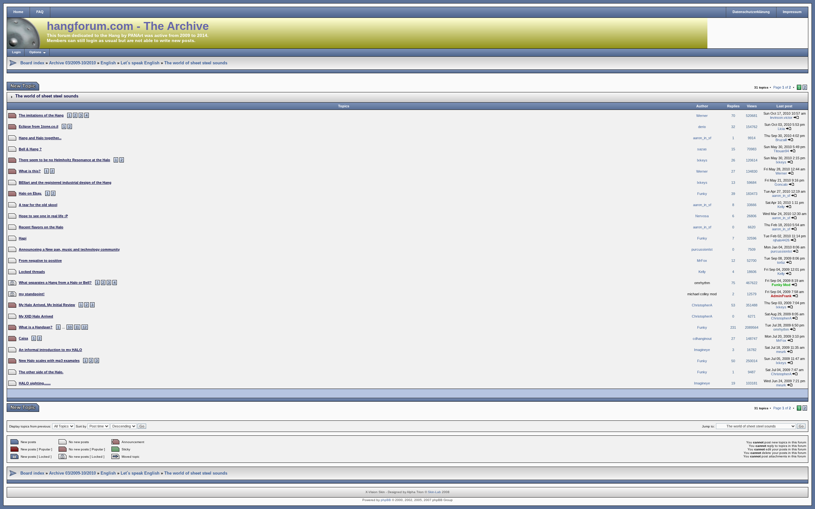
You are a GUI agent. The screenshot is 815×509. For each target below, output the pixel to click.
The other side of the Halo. (41, 372)
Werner (702, 116)
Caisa (23, 338)
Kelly (781, 207)
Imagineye (702, 350)
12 (85, 327)
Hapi (22, 238)
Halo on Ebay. (30, 193)
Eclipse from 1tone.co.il (38, 126)
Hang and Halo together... (40, 138)
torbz (781, 262)
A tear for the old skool (38, 205)
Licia (781, 129)
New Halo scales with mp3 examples (49, 360)
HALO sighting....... (35, 383)
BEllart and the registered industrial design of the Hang (65, 182)
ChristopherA (702, 305)
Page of (782, 87)
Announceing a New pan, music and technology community (69, 249)
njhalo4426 (781, 240)
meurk (781, 352)
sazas (702, 149)
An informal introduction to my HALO (50, 350)
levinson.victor (781, 117)
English (108, 63)
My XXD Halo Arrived (36, 316)
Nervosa (702, 216)
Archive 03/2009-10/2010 (72, 63)
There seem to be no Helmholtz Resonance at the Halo (64, 160)
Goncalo (781, 184)
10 (70, 327)
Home (18, 12)
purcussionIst (701, 249)
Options (35, 52)
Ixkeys (702, 160)
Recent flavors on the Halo (41, 227)
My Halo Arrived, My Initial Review (47, 305)
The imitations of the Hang (41, 115)
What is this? (30, 171)
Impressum (792, 12)
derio (702, 127)
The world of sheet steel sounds (195, 63)
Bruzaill (781, 140)
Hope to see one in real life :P (43, 216)
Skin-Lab (434, 492)
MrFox (702, 260)
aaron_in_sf (702, 138)
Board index (32, 63)
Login (16, 52)
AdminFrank (781, 296)
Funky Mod (781, 285)
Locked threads (32, 272)
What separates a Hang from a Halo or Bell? (55, 282)
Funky (702, 194)
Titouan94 (781, 151)
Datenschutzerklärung (751, 12)
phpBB (386, 500)
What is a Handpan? (36, 327)
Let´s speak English (140, 63)
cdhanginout (702, 339)
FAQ (40, 12)
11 (77, 327)
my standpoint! (32, 294)
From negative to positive (40, 260)
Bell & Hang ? (30, 149)
